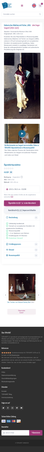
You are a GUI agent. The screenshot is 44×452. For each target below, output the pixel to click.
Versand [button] (11, 250)
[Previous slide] (5, 295)
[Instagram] (12, 408)
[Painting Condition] (21, 177)
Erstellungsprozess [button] (15, 244)
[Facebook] (8, 408)
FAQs (3, 372)
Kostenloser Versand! (16, 238)
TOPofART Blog (7, 394)
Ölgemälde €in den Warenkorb (22, 203)
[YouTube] (21, 408)
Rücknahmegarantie (8, 381)
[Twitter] (3, 408)
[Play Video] (22, 133)
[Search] (40, 14)
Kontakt (4, 391)
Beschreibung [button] (13, 218)
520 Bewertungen (14, 355)
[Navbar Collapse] (22, 5)
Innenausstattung (7, 397)
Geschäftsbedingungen (9, 378)
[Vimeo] (17, 408)
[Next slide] (38, 295)
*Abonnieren (36, 433)
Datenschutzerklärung (9, 375)
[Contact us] (12, 197)
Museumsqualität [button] (14, 255)
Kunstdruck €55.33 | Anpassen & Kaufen (22, 210)
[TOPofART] (7, 5)
